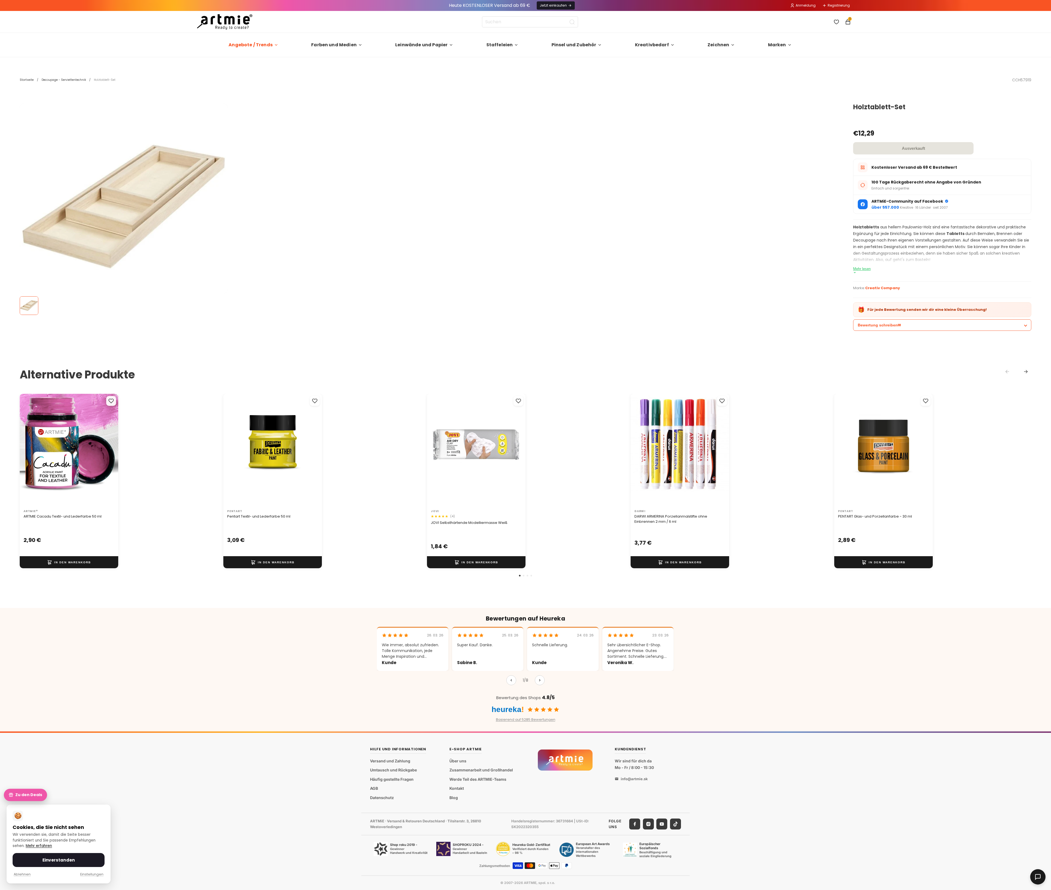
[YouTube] (661, 824)
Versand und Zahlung (390, 761)
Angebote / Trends (251, 45)
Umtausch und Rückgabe (393, 770)
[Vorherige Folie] (29, 450)
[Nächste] (540, 680)
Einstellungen (91, 874)
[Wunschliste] (836, 21)
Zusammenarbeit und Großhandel (481, 770)
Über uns (457, 761)
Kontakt (456, 788)
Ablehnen (22, 874)
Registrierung (839, 5)
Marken (777, 45)
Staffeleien (499, 45)
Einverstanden (58, 860)
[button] (520, 575)
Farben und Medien (334, 45)
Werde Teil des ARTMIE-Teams (477, 779)
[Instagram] (648, 824)
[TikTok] (675, 824)
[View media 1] (29, 305)
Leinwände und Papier (421, 45)
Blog (453, 797)
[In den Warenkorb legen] (69, 562)
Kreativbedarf (652, 45)
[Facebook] (634, 824)
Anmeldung (806, 5)
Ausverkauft (913, 148)
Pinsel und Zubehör (574, 45)
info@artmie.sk (634, 779)
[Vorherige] (511, 680)
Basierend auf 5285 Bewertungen (525, 719)
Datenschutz (382, 797)
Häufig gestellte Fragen (392, 779)
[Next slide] (1025, 371)
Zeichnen (718, 45)
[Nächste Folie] (108, 450)
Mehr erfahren (39, 845)
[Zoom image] (124, 208)
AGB (374, 788)
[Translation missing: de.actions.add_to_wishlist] (111, 401)
